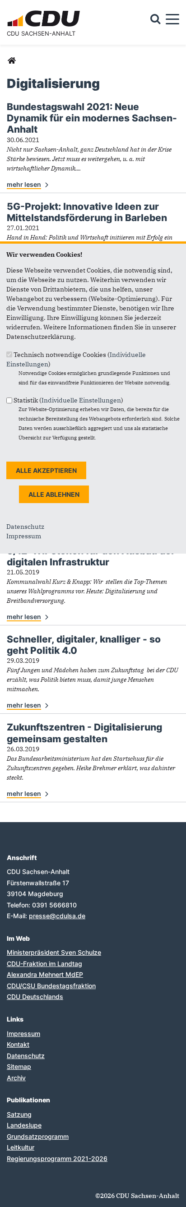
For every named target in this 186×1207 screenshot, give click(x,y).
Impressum (23, 536)
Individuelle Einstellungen (81, 400)
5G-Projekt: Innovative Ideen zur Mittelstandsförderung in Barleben (87, 212)
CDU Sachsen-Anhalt (41, 33)
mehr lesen (24, 184)
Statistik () (68, 400)
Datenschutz (25, 527)
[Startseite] (45, 12)
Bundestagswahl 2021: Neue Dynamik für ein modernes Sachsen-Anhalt (92, 118)
